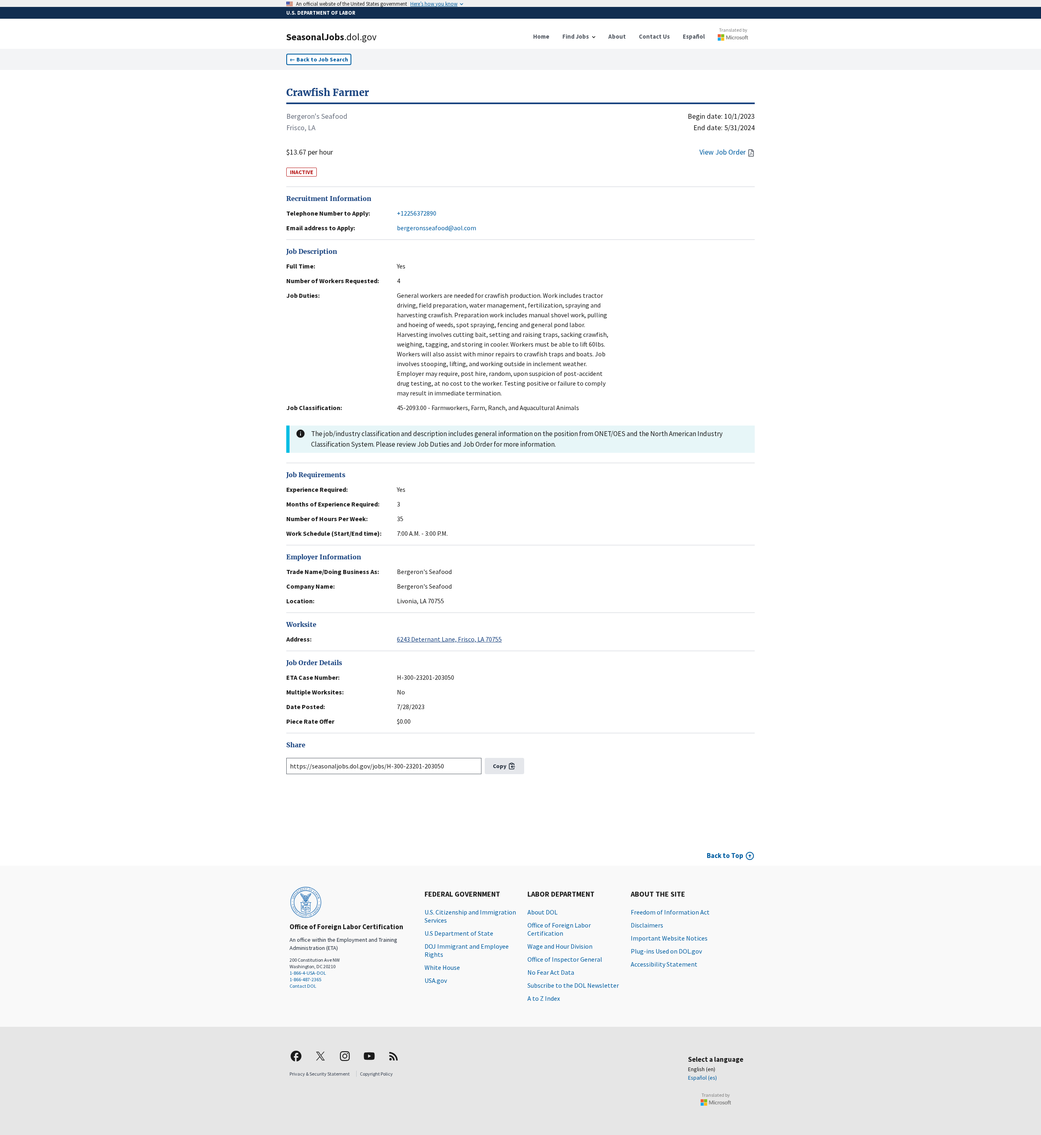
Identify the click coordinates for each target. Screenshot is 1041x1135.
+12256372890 (416, 213)
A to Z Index (543, 998)
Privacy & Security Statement (320, 1074)
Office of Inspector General (564, 959)
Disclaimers (647, 925)
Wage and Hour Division (559, 946)
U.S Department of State (459, 933)
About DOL (542, 912)
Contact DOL (303, 986)
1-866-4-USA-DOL (308, 973)
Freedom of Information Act (670, 912)
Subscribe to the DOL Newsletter (573, 985)
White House (442, 967)
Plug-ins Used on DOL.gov (666, 951)
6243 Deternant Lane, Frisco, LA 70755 (449, 639)
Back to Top (725, 855)
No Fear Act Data (550, 972)
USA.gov (436, 980)
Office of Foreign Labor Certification (559, 929)
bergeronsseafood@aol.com (436, 228)
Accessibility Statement (664, 964)
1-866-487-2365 (305, 979)
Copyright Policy (376, 1074)
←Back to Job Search (319, 59)
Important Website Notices (669, 938)
